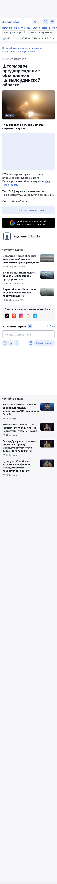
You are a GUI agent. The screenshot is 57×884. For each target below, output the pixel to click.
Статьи (36, 27)
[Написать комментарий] (28, 334)
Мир (16, 27)
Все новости (8, 51)
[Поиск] (45, 21)
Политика (7, 27)
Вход (52, 326)
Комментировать (44, 343)
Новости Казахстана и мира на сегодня (22, 48)
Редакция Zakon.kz (27, 51)
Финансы (26, 27)
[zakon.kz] (10, 21)
